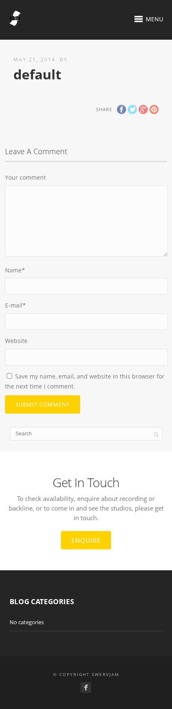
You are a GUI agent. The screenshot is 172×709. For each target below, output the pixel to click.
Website (16, 341)
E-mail (15, 305)
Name (15, 270)
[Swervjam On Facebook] (86, 687)
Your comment (25, 177)
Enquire (86, 540)
